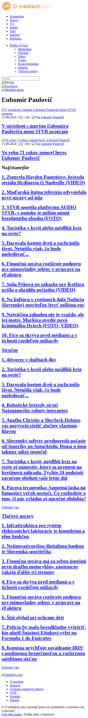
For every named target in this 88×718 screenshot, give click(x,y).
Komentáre (17, 16)
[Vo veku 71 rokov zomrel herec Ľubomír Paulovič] (36, 140)
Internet (15, 35)
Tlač (13, 31)
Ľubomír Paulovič (52, 117)
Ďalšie (14, 45)
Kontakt (15, 696)
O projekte (17, 681)
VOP (13, 693)
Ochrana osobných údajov (27, 689)
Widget (14, 700)
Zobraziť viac (10, 507)
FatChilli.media (11, 714)
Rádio (14, 27)
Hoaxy (14, 20)
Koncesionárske (28, 64)
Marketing (24, 49)
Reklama (15, 38)
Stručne (23, 67)
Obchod (23, 53)
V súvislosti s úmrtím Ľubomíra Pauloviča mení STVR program (35, 128)
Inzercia (15, 685)
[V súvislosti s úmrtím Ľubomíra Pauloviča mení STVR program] (44, 113)
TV (12, 24)
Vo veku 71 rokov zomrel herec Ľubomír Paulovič (34, 155)
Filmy (22, 56)
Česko (22, 60)
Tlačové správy (28, 71)
